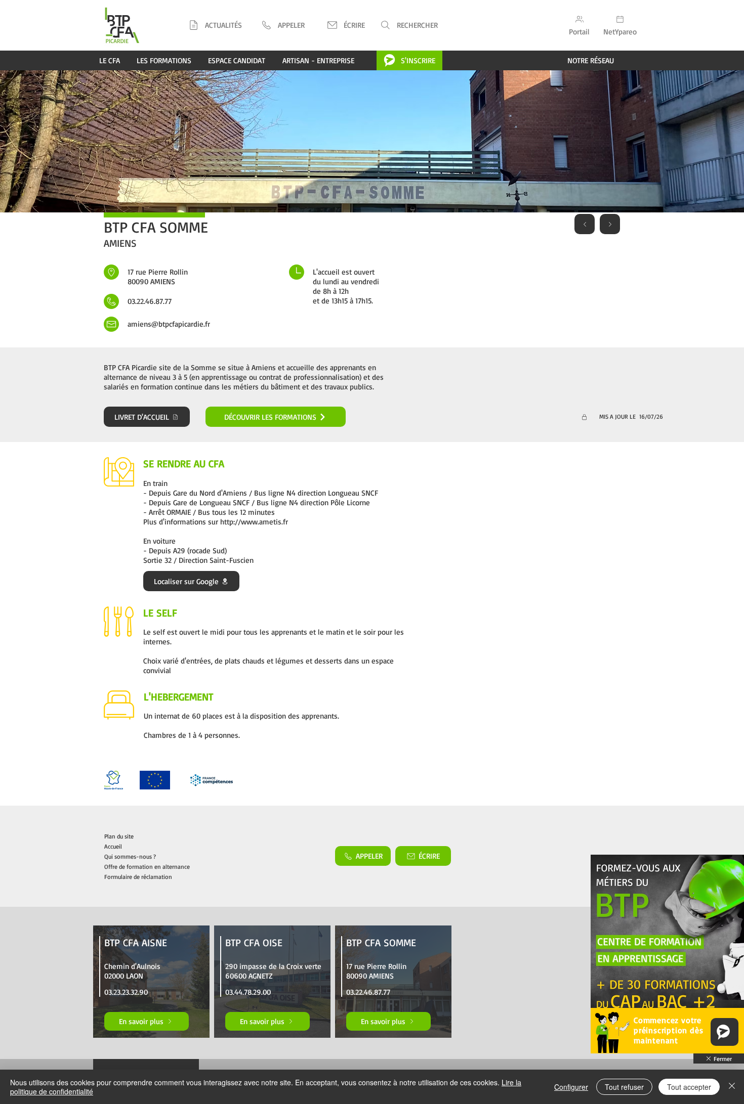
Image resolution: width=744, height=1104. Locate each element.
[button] (282, 25)
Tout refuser (624, 1087)
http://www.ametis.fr (254, 521)
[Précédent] (584, 224)
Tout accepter (689, 1087)
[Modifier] (584, 417)
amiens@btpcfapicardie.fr (169, 324)
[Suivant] (610, 224)
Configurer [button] (571, 1087)
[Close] (732, 1087)
